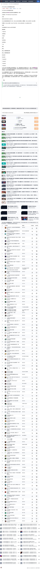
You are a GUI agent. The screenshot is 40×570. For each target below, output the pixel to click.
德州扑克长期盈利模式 (10, 231)
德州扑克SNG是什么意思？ (11, 406)
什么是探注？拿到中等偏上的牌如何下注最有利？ (14, 412)
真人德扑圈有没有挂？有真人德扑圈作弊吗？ (13, 268)
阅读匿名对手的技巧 (10, 476)
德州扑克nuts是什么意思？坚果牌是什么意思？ (13, 485)
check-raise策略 (9, 438)
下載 (38, 1)
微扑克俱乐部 (8, 148)
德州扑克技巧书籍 (10, 479)
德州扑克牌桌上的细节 (10, 280)
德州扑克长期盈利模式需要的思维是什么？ (13, 230)
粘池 (7, 396)
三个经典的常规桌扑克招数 (11, 441)
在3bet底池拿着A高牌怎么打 (11, 258)
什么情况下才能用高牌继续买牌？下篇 (13, 344)
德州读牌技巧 (9, 437)
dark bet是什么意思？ (10, 283)
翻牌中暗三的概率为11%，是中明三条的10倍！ (13, 293)
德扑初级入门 (18, 1)
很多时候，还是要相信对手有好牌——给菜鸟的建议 (14, 492)
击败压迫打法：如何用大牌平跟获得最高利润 (13, 228)
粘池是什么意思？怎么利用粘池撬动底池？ (13, 395)
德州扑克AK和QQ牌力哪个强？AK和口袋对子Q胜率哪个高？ (13, 250)
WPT (8, 12)
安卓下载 (11, 145)
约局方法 (10, 138)
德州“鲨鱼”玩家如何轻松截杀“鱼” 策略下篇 (13, 464)
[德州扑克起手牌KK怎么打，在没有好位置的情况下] (4, 186)
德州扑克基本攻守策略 (10, 329)
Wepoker (7, 145)
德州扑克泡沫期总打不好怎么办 (12, 501)
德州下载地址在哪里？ (10, 512)
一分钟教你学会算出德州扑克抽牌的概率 (13, 275)
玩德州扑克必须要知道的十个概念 (12, 426)
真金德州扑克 (33, 567)
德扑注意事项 (9, 383)
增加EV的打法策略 (9, 189)
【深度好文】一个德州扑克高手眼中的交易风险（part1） (13, 347)
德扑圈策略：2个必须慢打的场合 (12, 449)
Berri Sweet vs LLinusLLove (8, 112)
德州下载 (8, 513)
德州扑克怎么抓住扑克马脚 (11, 455)
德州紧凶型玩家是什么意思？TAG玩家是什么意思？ (13, 262)
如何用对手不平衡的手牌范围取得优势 (13, 240)
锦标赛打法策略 (9, 445)
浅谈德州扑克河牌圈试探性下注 (12, 327)
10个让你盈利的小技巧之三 (11, 504)
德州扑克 (6, 1)
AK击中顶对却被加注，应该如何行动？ (13, 324)
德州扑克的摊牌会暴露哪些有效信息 (12, 374)
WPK (7, 135)
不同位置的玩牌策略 (25, 307)
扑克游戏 (14, 145)
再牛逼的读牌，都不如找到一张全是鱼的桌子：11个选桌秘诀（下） (13, 496)
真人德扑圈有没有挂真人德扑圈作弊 (12, 269)
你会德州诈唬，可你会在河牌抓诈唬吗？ (13, 353)
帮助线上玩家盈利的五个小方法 (12, 304)
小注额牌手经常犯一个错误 (11, 312)
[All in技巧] (4, 199)
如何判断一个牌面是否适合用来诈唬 (12, 498)
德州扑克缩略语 (9, 289)
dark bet (8, 284)
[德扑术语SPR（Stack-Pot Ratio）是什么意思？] (4, 176)
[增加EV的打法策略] (4, 189)
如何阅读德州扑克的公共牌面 (11, 388)
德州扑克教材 (9, 278)
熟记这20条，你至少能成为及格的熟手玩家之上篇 (13, 272)
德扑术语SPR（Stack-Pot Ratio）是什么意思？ (13, 392)
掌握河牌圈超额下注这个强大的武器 (12, 400)
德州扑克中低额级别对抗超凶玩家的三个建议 (13, 359)
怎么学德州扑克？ (10, 481)
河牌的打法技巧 (9, 403)
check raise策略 (9, 439)
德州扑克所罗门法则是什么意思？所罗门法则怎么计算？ (13, 461)
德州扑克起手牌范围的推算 (11, 338)
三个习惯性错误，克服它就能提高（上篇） (13, 332)
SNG (8, 407)
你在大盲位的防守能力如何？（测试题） (13, 341)
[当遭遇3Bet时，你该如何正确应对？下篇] (4, 182)
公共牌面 (8, 389)
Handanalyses (5, 3)
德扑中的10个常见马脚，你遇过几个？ (13, 432)
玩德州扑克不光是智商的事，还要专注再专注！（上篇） (13, 286)
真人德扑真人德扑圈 (10, 357)
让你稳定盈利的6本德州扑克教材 (12, 277)
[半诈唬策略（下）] (4, 192)
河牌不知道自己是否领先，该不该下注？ (13, 350)
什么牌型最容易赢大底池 (11, 447)
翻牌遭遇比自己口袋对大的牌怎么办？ (13, 518)
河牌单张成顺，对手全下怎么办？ (12, 380)
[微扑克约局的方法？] (4, 138)
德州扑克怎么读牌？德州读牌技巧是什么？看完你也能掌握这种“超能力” (13, 436)
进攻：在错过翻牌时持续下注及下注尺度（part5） (13, 336)
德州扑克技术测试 (10, 253)
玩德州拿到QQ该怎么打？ (11, 420)
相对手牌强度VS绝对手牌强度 (11, 309)
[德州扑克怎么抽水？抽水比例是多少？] (4, 172)
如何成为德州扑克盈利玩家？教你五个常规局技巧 (14, 238)
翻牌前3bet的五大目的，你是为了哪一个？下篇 (13, 321)
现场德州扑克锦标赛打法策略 (11, 386)
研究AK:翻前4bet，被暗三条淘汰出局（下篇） (13, 247)
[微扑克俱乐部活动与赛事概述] (4, 148)
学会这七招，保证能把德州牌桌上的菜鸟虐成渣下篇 (14, 429)
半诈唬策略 (8, 193)
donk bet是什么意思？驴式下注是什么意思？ (13, 377)
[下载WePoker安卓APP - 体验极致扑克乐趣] (4, 144)
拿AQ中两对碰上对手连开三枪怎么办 (30, 112)
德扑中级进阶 (24, 1)
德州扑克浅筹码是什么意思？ (11, 301)
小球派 (8, 244)
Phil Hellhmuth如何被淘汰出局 (14, 3)
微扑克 (9, 135)
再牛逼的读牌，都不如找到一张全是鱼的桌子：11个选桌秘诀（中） (13, 234)
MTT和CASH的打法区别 (10, 515)
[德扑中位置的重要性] (4, 179)
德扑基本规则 (12, 1)
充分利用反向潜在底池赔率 (11, 520)
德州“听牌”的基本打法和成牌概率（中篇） (13, 256)
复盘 (7, 508)
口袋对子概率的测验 (10, 265)
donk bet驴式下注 (10, 378)
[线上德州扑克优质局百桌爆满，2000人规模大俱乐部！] (4, 134)
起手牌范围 (9, 339)
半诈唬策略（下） (10, 467)
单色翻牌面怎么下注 (10, 415)
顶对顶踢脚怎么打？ (10, 315)
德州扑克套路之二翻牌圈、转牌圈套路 (13, 458)
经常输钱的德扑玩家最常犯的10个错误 (13, 423)
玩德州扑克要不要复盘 (10, 507)
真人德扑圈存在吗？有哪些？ (11, 356)
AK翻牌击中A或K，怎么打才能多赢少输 (13, 452)
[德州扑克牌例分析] (4, 196)
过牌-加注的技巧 (9, 365)
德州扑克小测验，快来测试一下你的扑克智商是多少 (14, 473)
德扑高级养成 (30, 1)
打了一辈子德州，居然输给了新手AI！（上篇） (13, 368)
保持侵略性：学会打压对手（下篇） (12, 509)
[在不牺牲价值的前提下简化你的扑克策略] (4, 202)
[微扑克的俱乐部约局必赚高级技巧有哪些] (4, 141)
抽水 (7, 173)
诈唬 (7, 499)
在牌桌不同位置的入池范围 (11, 418)
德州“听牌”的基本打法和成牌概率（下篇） (13, 362)
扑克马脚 (8, 456)
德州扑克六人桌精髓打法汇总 (11, 298)
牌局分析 (11, 196)
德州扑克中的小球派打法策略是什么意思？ (13, 243)
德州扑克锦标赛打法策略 (11, 444)
